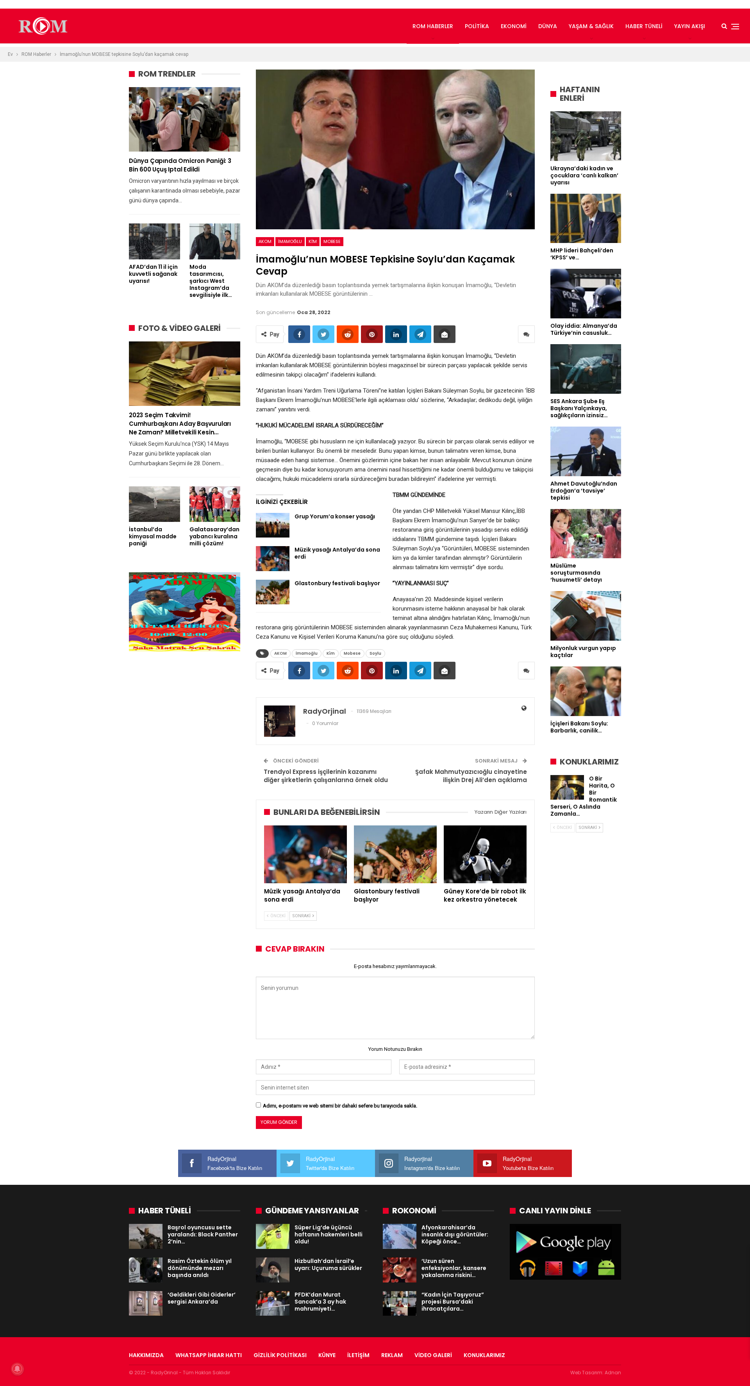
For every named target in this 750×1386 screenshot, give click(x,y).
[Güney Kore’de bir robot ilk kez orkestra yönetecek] (485, 854)
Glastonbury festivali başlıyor (337, 583)
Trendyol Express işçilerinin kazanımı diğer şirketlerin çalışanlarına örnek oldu (326, 776)
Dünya (547, 26)
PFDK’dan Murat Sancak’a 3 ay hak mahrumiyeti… (320, 1302)
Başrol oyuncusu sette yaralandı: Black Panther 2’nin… (203, 1234)
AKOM (265, 241)
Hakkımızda (146, 1355)
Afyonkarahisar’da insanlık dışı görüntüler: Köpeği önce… (454, 1234)
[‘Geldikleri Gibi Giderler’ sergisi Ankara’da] (145, 1303)
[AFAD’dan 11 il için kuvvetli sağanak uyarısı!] (154, 241)
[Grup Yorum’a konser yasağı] (272, 525)
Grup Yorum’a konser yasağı (335, 516)
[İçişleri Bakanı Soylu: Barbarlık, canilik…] (585, 691)
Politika (477, 26)
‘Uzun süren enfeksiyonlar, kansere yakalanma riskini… (453, 1268)
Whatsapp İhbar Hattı (208, 1355)
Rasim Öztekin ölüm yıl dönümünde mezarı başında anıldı (200, 1268)
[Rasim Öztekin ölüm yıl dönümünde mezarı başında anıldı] (145, 1269)
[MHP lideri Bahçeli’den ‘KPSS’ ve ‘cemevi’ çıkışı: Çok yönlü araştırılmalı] (585, 218)
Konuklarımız (484, 1355)
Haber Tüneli (643, 26)
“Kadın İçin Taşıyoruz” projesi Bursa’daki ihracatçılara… (452, 1302)
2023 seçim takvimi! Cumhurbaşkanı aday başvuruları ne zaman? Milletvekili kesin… (180, 423)
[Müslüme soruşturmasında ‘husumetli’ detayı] (585, 534)
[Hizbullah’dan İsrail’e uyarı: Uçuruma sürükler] (272, 1269)
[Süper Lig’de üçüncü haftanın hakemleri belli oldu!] (272, 1236)
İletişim (358, 1355)
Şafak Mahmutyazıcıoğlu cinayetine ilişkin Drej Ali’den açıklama (471, 776)
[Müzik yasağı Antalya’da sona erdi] (272, 558)
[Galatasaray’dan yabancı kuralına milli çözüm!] (215, 504)
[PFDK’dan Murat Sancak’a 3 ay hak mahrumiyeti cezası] (272, 1303)
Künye (327, 1355)
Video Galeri (433, 1355)
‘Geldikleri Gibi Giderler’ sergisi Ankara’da (202, 1298)
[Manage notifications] (17, 1369)
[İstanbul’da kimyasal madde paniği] (154, 504)
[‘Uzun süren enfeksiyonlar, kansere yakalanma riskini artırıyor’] (399, 1269)
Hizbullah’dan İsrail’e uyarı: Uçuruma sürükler (328, 1264)
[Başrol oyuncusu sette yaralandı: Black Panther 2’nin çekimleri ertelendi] (145, 1236)
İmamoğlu (290, 241)
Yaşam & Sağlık (591, 26)
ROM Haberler (432, 26)
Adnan (613, 1372)
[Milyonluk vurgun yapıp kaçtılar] (585, 616)
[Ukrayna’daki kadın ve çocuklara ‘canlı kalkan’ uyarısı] (585, 136)
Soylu (375, 653)
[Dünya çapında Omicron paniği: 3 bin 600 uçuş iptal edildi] (184, 119)
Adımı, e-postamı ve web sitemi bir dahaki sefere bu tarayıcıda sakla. (340, 1106)
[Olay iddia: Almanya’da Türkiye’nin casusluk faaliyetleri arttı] (585, 293)
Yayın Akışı (689, 26)
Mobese (332, 241)
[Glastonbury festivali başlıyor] (272, 592)
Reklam (392, 1355)
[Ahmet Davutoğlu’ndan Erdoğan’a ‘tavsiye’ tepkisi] (585, 451)
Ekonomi (514, 26)
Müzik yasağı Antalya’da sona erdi (337, 553)
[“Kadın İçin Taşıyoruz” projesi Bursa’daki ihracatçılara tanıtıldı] (399, 1303)
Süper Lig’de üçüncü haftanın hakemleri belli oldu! (328, 1234)
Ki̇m (313, 241)
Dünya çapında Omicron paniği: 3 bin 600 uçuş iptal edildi (180, 165)
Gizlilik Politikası (280, 1355)
